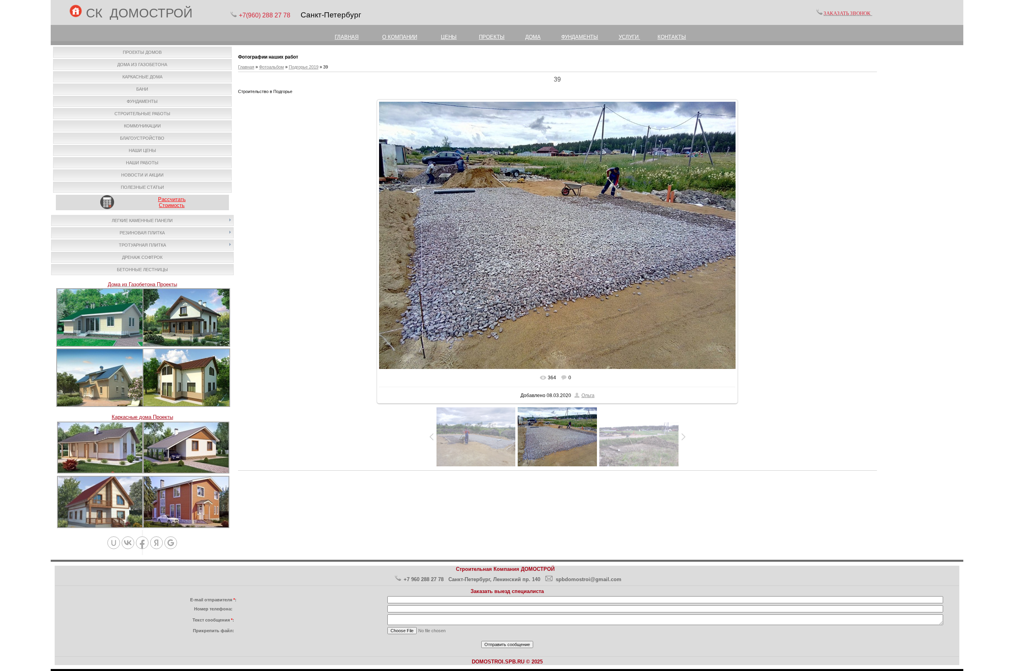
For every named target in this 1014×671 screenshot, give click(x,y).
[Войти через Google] (170, 542)
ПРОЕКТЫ (492, 37)
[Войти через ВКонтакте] (128, 542)
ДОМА (533, 37)
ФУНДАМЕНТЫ (579, 37)
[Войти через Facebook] (142, 542)
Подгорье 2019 (303, 67)
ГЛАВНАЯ (346, 37)
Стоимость (172, 205)
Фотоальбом (271, 67)
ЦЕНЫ (449, 37)
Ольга (588, 395)
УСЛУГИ (629, 37)
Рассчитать (172, 199)
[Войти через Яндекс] (156, 542)
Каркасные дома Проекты (142, 417)
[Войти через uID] (113, 542)
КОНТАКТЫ (672, 37)
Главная (246, 67)
